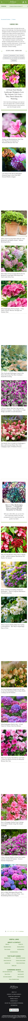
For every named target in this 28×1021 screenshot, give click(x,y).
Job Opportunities (20, 949)
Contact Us (20, 944)
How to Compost (20, 976)
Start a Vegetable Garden (14, 979)
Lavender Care (7, 962)
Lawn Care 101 (21, 974)
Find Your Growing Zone (7, 971)
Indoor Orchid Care (7, 960)
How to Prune (7, 974)
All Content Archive (14, 951)
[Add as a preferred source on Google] (14, 1010)
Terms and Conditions (14, 996)
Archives (21, 931)
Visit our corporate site (21, 1016)
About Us (7, 944)
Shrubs (13, 19)
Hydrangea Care (7, 957)
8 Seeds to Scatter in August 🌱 (16, 6)
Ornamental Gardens (5, 19)
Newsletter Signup (7, 946)
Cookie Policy (14, 1000)
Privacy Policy (14, 998)
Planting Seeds (21, 971)
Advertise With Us (20, 946)
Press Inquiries (7, 949)
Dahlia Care (14, 965)
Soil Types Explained (7, 976)
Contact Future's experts (14, 994)
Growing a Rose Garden (20, 960)
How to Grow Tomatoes (20, 957)
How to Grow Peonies (20, 962)
